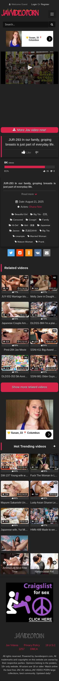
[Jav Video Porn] (27, 13)
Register (45, 4)
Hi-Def (15, 225)
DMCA (34, 649)
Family (45, 219)
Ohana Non (35, 206)
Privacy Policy (32, 645)
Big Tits (46, 230)
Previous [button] (4, 563)
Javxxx (16, 230)
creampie (20, 236)
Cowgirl (32, 219)
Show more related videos (29, 387)
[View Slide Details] (17, 563)
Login (34, 4)
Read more (27, 194)
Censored (18, 219)
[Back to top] (49, 671)
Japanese (45, 225)
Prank (41, 241)
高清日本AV (31, 230)
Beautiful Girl (21, 214)
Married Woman (38, 236)
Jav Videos (12, 645)
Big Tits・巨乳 (40, 214)
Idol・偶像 (29, 225)
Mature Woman (25, 241)
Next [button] (54, 563)
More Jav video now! (31, 130)
